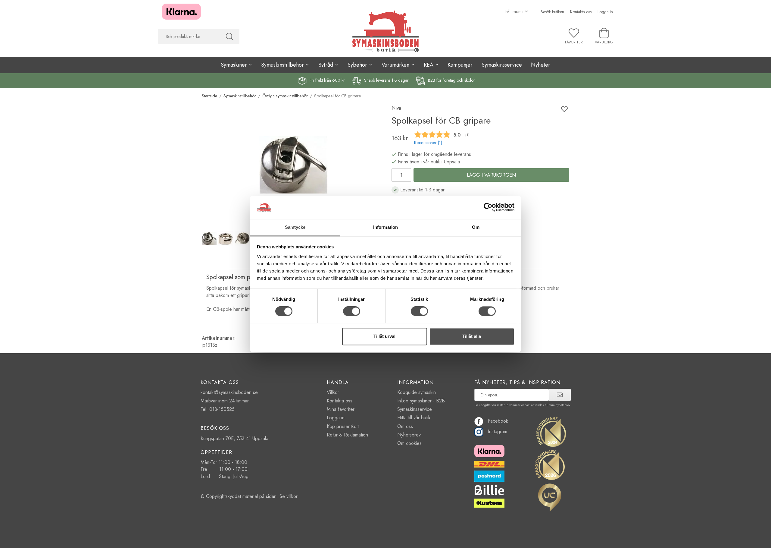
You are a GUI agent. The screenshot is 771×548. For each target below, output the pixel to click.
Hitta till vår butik (413, 417)
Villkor (333, 392)
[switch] (351, 311)
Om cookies (409, 443)
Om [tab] (475, 227)
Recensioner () (428, 143)
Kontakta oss (581, 12)
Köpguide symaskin (416, 392)
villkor (292, 496)
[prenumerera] (559, 395)
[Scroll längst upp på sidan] (5, 539)
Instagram (497, 431)
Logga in (605, 12)
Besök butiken (552, 12)
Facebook (498, 420)
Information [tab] (385, 227)
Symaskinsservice (502, 65)
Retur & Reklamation (347, 434)
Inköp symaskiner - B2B (421, 400)
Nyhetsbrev (409, 434)
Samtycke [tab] (295, 227)
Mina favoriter (340, 409)
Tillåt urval (384, 336)
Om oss (405, 426)
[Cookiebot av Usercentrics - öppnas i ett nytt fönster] (488, 207)
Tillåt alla (471, 336)
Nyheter (540, 65)
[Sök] (229, 36)
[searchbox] (189, 36)
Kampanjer (460, 65)
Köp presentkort (343, 426)
